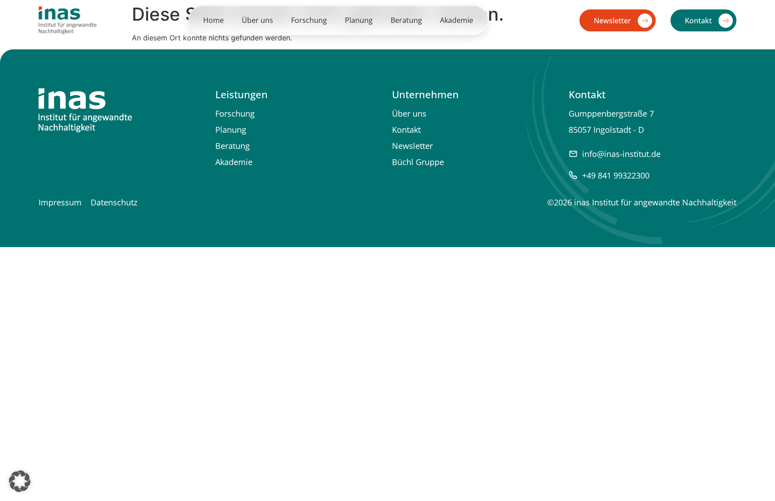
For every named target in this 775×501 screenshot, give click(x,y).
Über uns (257, 20)
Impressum (60, 202)
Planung (359, 20)
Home (213, 20)
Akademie (456, 20)
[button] (19, 481)
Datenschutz (114, 202)
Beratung (406, 20)
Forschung (309, 20)
